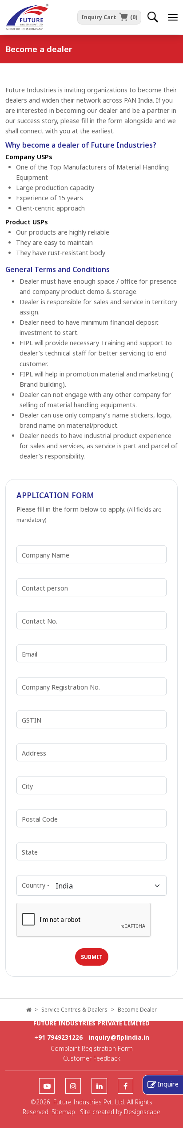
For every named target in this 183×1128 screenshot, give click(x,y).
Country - (35, 885)
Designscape (142, 1111)
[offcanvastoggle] (173, 17)
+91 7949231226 (58, 1037)
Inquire (168, 1083)
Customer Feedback (91, 1058)
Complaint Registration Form (92, 1048)
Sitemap (63, 1111)
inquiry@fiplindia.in (119, 1037)
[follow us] (47, 1086)
